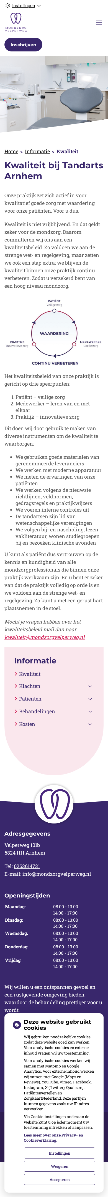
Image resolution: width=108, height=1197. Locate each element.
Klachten (29, 686)
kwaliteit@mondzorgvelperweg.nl (44, 637)
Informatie (37, 151)
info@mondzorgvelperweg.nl (56, 874)
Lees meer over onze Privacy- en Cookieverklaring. (53, 1137)
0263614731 (27, 866)
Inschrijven (23, 44)
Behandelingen (37, 711)
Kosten (27, 724)
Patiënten (30, 698)
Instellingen (59, 1153)
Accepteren (60, 1179)
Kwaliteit (29, 674)
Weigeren (59, 1166)
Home (11, 151)
